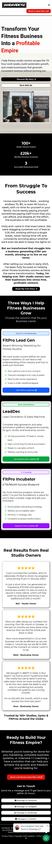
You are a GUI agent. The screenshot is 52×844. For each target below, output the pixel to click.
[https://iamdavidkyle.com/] (14, 5)
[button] (48, 5)
